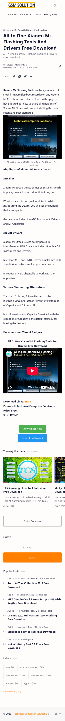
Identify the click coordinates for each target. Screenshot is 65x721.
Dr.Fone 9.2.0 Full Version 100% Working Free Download (32, 617)
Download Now (32, 429)
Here (28, 401)
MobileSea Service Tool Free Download (32, 631)
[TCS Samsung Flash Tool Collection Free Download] (27, 470)
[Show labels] (12, 691)
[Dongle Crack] (27, 594)
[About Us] (12, 14)
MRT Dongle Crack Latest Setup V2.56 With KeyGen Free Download (34, 601)
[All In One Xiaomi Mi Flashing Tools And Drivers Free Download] (32, 137)
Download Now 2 (32, 438)
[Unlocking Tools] (44, 610)
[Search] (60, 5)
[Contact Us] (25, 14)
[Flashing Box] (41, 594)
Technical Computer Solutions (30, 713)
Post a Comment (33, 521)
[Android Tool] (28, 610)
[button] (54, 5)
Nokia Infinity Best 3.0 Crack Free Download (28, 646)
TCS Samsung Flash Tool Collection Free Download (24, 489)
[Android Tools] (48, 578)
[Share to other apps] (31, 76)
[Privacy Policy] (51, 14)
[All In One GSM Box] (30, 578)
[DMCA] (37, 14)
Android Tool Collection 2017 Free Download (28, 585)
